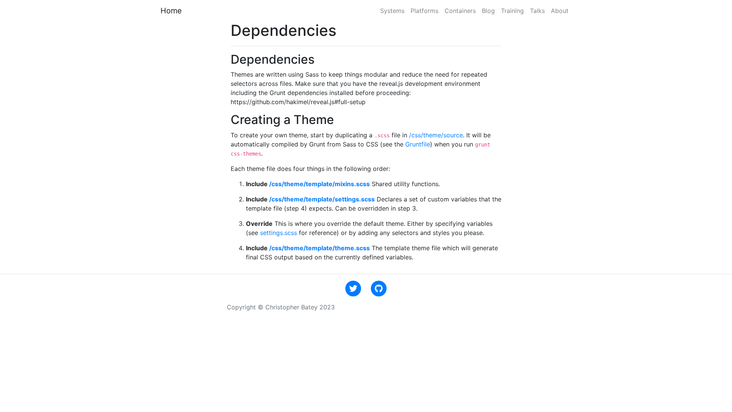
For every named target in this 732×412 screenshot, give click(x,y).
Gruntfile (417, 144)
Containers (460, 10)
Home (171, 10)
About (559, 10)
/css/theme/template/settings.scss (322, 199)
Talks (537, 10)
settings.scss (278, 233)
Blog (488, 10)
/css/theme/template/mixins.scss (319, 184)
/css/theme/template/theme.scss (319, 248)
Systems (392, 10)
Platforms (424, 10)
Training (512, 10)
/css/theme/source (436, 135)
